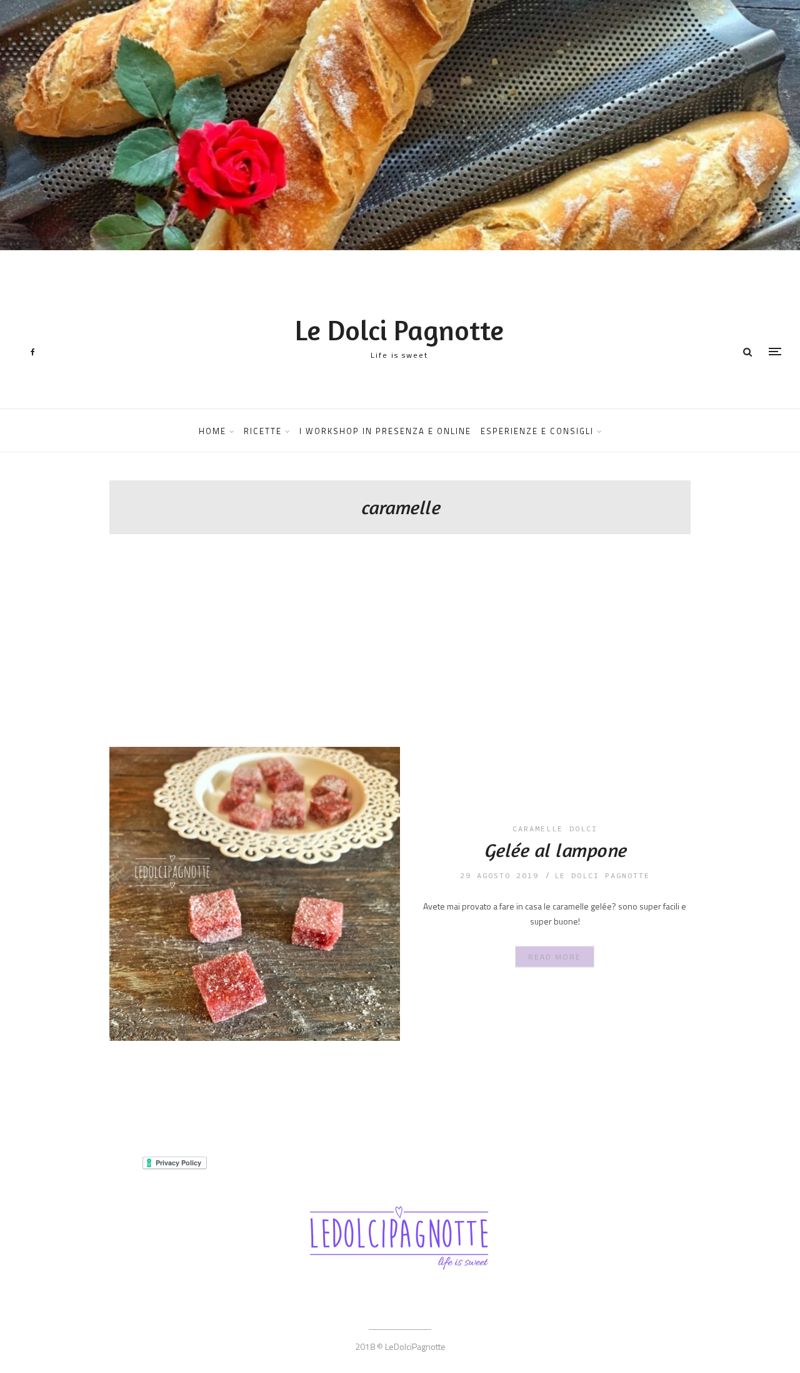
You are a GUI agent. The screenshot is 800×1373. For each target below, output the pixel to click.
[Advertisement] (400, 653)
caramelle (537, 828)
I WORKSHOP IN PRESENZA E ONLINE (385, 431)
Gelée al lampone (555, 850)
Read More (554, 957)
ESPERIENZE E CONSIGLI (537, 431)
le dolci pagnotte (602, 875)
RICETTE (263, 431)
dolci (583, 828)
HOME (212, 431)
